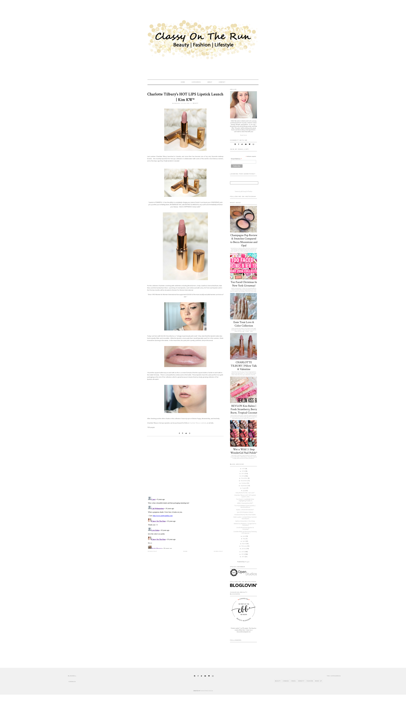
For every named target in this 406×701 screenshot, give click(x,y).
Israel (293, 681)
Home (183, 82)
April (244, 541)
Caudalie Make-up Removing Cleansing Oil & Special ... (245, 532)
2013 (243, 557)
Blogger (247, 562)
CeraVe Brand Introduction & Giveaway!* (245, 528)
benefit (301, 681)
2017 (243, 473)
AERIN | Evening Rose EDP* (245, 503)
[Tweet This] (186, 433)
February (244, 546)
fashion (310, 681)
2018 (243, 471)
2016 (243, 476)
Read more (243, 135)
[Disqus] (185, 467)
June (244, 536)
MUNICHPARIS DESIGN (206, 690)
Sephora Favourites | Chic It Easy (245, 521)
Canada (286, 681)
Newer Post (152, 551)
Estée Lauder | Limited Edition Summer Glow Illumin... (245, 517)
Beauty (195, 103)
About (209, 82)
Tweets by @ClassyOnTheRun (243, 191)
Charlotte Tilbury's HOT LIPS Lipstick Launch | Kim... (245, 496)
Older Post (218, 551)
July (244, 490)
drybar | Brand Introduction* (245, 510)
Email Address (236, 159)
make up (318, 681)
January (244, 548)
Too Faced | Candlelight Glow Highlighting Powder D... (245, 500)
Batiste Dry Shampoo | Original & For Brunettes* (245, 524)
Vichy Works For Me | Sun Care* (245, 493)
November (244, 481)
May (244, 539)
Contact (222, 82)
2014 (243, 554)
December (244, 478)
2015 (243, 552)
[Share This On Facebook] (180, 433)
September (244, 486)
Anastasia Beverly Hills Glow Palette (245, 515)
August (244, 488)
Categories (196, 82)
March (244, 544)
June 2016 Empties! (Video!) (245, 512)
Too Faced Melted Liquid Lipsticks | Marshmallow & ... (245, 506)
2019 (243, 468)
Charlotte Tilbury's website (197, 423)
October (244, 483)
